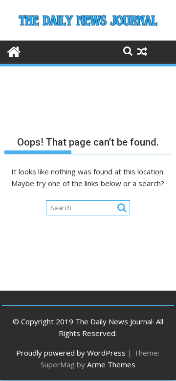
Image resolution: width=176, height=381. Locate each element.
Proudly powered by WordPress (71, 353)
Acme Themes (111, 364)
